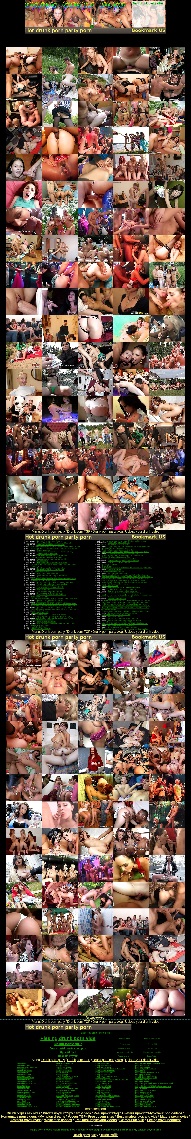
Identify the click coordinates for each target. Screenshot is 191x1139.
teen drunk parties (142, 1081)
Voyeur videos (125, 1044)
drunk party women (103, 1065)
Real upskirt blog (106, 1113)
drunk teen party (62, 1072)
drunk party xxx (62, 1087)
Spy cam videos (79, 1113)
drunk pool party (23, 1079)
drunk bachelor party (104, 1104)
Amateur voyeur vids (25, 1120)
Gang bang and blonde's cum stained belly (52, 602)
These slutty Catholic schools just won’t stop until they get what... (125, 629)
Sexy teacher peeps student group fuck (122, 559)
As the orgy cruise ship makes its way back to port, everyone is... (54, 605)
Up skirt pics (68, 1052)
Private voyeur (53, 1113)
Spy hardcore (152, 1048)
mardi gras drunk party (104, 1081)
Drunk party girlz (68, 1044)
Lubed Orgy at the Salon (39, 613)
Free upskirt (152, 1044)
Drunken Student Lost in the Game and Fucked (54, 543)
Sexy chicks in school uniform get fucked (51, 595)
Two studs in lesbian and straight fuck (50, 570)
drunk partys (140, 1070)
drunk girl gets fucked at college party (150, 1063)
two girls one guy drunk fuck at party (110, 1069)
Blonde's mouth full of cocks (118, 584)
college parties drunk (64, 1063)
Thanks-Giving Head (109, 564)
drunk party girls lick (104, 1090)
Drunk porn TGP (78, 531)
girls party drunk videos (105, 1097)
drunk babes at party (143, 1092)
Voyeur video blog (88, 1129)
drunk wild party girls (104, 1094)
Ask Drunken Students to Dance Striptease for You (54, 618)
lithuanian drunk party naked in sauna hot (112, 1079)
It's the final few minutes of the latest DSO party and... (121, 622)
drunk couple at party (143, 1099)
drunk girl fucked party (144, 1103)
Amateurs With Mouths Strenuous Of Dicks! (118, 550)
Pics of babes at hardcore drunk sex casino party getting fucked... (126, 578)
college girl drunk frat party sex (147, 1085)
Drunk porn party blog (108, 531)
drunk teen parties (63, 1092)
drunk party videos (103, 1078)
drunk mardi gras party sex (106, 1076)
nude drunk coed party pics (67, 1088)
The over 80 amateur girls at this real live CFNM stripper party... (54, 604)
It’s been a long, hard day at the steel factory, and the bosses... (124, 541)
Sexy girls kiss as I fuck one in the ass (50, 588)
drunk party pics (23, 1076)
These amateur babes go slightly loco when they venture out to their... (56, 546)
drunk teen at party (103, 1092)
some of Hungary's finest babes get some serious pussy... (123, 555)
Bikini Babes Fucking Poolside (113, 571)
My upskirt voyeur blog (147, 1129)
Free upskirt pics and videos (96, 1120)
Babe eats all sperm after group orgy (50, 586)
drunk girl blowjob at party (145, 1101)
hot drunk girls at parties (66, 1103)
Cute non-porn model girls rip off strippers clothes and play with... (125, 602)
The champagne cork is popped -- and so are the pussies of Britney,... (127, 577)
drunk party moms (63, 1079)
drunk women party (103, 1067)
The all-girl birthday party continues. (44, 580)
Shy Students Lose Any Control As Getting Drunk (54, 607)
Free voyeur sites (101, 1116)
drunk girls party (23, 1094)
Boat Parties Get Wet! (115, 616)
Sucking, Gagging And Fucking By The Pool (46, 557)
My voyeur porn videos (165, 1113)
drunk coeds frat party (143, 1094)
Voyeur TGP (77, 1116)
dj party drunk (101, 1101)
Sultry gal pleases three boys (47, 554)
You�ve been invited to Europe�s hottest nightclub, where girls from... (127, 595)
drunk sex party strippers (27, 1067)
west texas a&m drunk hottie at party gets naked (154, 1083)
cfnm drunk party (102, 1083)
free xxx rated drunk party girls (108, 1096)
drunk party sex (23, 1069)
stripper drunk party (142, 1079)
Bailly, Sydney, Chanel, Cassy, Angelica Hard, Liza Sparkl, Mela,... (125, 552)
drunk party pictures (64, 1070)
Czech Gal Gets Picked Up (41, 629)
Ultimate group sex (43, 550)
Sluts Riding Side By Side (40, 571)
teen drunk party (62, 1097)
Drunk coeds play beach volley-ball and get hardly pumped (129, 546)
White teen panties (58, 1120)
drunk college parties (25, 1078)
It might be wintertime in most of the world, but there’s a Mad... (124, 580)
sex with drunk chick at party (146, 1076)
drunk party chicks (24, 1070)
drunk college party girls (105, 1070)
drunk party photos (64, 1085)
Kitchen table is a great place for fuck (121, 597)
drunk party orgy (102, 1063)
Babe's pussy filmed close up (47, 573)
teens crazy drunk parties (66, 1099)
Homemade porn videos (19, 1116)
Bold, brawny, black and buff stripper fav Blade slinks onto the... (125, 575)
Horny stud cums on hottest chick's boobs (52, 562)
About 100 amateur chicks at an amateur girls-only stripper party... (54, 609)
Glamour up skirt (131, 1120)
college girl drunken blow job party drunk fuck (153, 1087)
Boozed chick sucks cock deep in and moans (124, 620)
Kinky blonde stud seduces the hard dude (123, 553)
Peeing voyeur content (164, 1120)
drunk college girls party (144, 1096)
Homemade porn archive (152, 1052)
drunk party (21, 1063)
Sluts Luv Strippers (43, 589)
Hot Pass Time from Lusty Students (49, 541)
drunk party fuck (23, 1103)
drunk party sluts (24, 1096)
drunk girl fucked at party (27, 1106)
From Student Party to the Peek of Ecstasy (123, 561)
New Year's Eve (42, 561)
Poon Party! (35, 566)
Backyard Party (42, 611)
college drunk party (64, 1069)
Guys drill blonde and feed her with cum (122, 589)
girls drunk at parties (143, 1074)
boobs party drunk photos (66, 1083)
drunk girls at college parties (67, 1106)
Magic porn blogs (40, 1129)
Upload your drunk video (142, 531)
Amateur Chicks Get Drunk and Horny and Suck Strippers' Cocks (126, 611)
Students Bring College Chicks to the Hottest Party (55, 552)
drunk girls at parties (143, 1104)
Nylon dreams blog (64, 1129)
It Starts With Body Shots (40, 625)
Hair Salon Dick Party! (39, 627)
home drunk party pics (26, 1092)
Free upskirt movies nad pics (68, 1048)
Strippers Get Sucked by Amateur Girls (116, 557)
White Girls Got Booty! (110, 586)
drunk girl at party (24, 1104)
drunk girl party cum (103, 1074)
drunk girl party (62, 1065)
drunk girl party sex (103, 1085)
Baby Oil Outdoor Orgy (39, 596)
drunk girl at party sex (104, 1072)
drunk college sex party (65, 1090)
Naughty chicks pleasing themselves (50, 600)
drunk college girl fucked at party (108, 1106)
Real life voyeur (68, 1056)
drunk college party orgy (144, 1097)
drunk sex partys (63, 1081)
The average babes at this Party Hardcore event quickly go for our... (126, 600)
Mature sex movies (174, 1116)
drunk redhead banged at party (147, 1072)
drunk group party (142, 1065)
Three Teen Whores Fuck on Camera (115, 544)
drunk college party (24, 1074)
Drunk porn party (53, 531)
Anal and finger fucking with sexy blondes (51, 614)
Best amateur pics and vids (137, 1116)
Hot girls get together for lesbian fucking (51, 568)
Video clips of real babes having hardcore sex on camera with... (125, 582)
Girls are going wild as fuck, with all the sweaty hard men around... (55, 598)
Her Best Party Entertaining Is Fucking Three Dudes (55, 582)
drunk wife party (62, 1094)
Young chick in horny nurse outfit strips (51, 545)
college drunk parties (104, 1099)
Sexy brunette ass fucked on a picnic (121, 625)
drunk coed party (24, 1099)
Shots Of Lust (107, 566)
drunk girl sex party (103, 1087)
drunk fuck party (62, 1074)
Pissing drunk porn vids (68, 1038)
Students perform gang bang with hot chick (52, 559)
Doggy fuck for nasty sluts (46, 621)
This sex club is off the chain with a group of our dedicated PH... (125, 624)
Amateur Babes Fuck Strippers (42, 620)
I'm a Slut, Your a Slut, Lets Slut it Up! (121, 562)
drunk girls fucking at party (145, 1106)
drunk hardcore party (143, 1067)
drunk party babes (63, 1067)
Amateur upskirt (133, 1113)
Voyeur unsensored (125, 1048)
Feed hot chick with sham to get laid (49, 591)
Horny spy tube (124, 1038)
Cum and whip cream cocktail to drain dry (123, 591)
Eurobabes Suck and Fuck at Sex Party (116, 615)
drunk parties (22, 1085)
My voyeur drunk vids (125, 1052)
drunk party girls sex (64, 1078)
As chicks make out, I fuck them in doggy (122, 627)
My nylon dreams (52, 1116)
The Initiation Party (114, 569)
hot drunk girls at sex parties (67, 1096)
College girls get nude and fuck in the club (52, 555)
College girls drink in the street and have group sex (126, 593)
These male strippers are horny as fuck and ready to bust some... (54, 548)
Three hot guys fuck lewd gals (119, 543)
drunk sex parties (24, 1090)
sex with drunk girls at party (146, 1078)
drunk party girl (23, 1088)
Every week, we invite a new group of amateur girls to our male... (125, 607)
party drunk (21, 1101)
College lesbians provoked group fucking (122, 613)
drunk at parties (141, 1088)
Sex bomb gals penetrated (117, 573)
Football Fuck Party (109, 609)
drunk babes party (103, 1103)
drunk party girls (23, 1065)
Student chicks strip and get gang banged (123, 618)
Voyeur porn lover (124, 1056)
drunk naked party (103, 1088)
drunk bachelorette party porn (68, 1104)
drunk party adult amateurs (145, 1069)
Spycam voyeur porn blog (116, 1129)
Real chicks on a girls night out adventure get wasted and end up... (126, 606)
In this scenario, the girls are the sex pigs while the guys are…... (125, 604)
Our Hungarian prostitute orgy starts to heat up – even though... (54, 564)
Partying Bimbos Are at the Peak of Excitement (124, 587)
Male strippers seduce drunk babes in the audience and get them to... (127, 568)
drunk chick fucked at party (67, 1076)
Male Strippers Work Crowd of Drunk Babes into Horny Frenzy (53, 579)
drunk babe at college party (145, 1090)
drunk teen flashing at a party (68, 1101)
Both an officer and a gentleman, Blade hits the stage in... (51, 616)
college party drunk (24, 1097)
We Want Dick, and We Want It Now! (115, 548)
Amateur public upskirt (152, 1038)
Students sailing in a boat (117, 599)
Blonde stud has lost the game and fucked (52, 575)
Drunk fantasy (152, 1056)
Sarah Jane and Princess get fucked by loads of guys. (56, 623)
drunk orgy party (23, 1087)
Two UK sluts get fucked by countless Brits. (52, 584)
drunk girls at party (24, 1081)
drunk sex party (23, 1072)
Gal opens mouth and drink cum (48, 577)
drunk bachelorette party (27, 1083)
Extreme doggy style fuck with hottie (50, 593)
